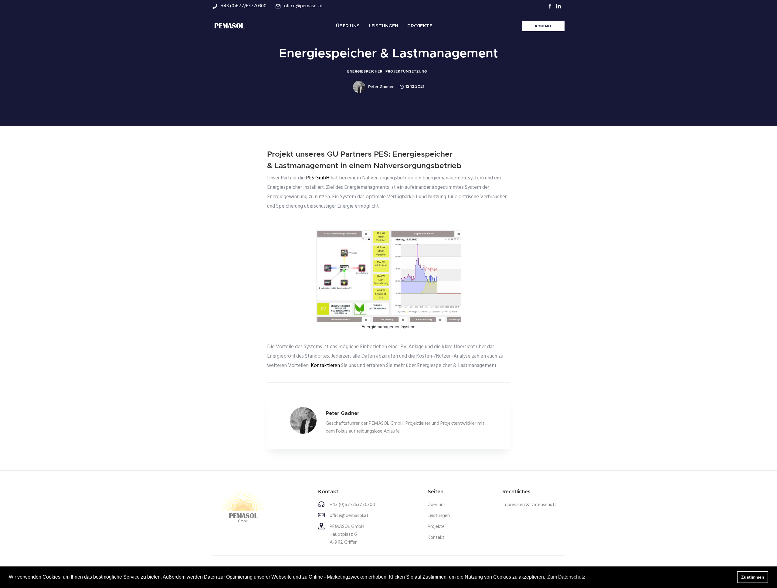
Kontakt (436, 538)
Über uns (437, 505)
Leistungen (439, 516)
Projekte (436, 527)
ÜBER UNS (348, 26)
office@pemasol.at (349, 516)
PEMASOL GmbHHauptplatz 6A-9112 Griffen (347, 534)
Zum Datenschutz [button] (566, 577)
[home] (229, 25)
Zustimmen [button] (752, 577)
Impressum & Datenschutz (529, 505)
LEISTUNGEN (383, 26)
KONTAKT (543, 26)
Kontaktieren (326, 366)
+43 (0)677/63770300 (352, 505)
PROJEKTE (419, 26)
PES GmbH (317, 178)
